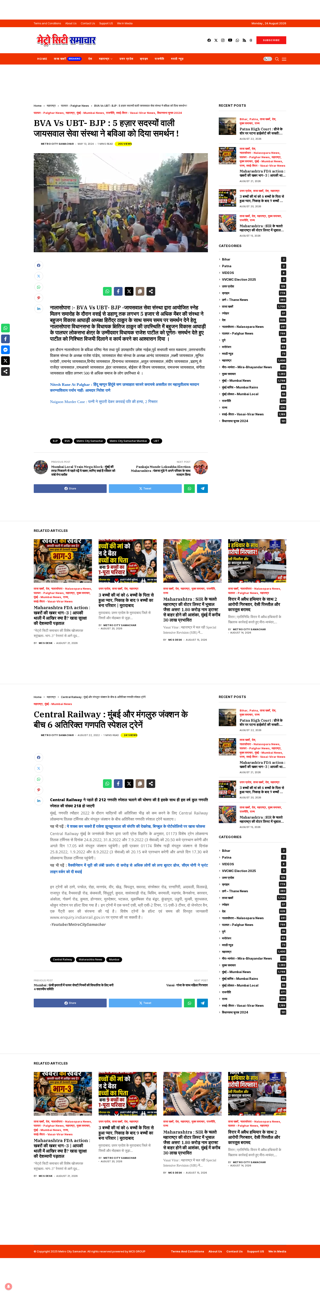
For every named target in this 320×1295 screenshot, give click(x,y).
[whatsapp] (237, 40)
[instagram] (222, 40)
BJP (55, 441)
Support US (255, 1251)
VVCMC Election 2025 (253, 279)
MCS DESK (46, 643)
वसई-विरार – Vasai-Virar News (253, 414)
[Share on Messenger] (5, 349)
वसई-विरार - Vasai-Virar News (135, 112)
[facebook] (209, 40)
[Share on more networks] (151, 291)
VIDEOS (253, 273)
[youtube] (230, 40)
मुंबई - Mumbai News (90, 112)
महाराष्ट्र (51, 105)
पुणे (253, 340)
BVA (67, 441)
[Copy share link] (140, 291)
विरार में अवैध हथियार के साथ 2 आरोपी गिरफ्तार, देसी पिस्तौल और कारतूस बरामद (254, 604)
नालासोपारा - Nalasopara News (260, 152)
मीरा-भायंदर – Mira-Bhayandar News (253, 367)
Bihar (244, 119)
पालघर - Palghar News (75, 105)
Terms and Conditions (187, 1251)
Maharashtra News (90, 959)
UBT (156, 441)
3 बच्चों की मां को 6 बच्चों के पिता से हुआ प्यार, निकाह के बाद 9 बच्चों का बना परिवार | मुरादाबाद (262, 200)
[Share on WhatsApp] (107, 291)
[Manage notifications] (8, 1286)
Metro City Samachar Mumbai (128, 441)
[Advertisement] (160, 10)
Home (38, 105)
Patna (253, 119)
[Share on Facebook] (118, 291)
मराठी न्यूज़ (253, 353)
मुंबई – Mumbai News (253, 380)
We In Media (277, 1251)
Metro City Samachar (57, 144)
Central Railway (62, 959)
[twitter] (215, 40)
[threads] (251, 40)
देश (273, 119)
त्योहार (253, 313)
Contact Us (234, 1251)
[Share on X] (129, 291)
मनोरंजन (253, 347)
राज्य (257, 123)
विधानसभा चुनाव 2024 (169, 112)
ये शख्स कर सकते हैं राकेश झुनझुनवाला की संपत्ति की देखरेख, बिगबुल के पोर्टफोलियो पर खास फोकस (136, 826)
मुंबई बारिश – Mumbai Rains (253, 387)
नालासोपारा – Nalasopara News (253, 326)
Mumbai (114, 959)
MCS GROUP (137, 1251)
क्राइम (253, 293)
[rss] (244, 40)
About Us (215, 1251)
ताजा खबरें (265, 119)
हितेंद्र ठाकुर (115, 320)
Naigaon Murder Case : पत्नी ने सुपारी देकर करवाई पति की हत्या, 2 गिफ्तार (104, 402)
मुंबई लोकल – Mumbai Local (253, 394)
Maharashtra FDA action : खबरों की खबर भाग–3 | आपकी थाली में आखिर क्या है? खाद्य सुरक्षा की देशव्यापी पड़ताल (263, 177)
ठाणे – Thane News (253, 300)
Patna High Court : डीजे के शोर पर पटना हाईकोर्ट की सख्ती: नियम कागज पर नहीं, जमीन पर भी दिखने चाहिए (261, 135)
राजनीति (110, 112)
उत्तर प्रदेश (245, 190)
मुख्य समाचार (246, 123)
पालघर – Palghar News (253, 333)
